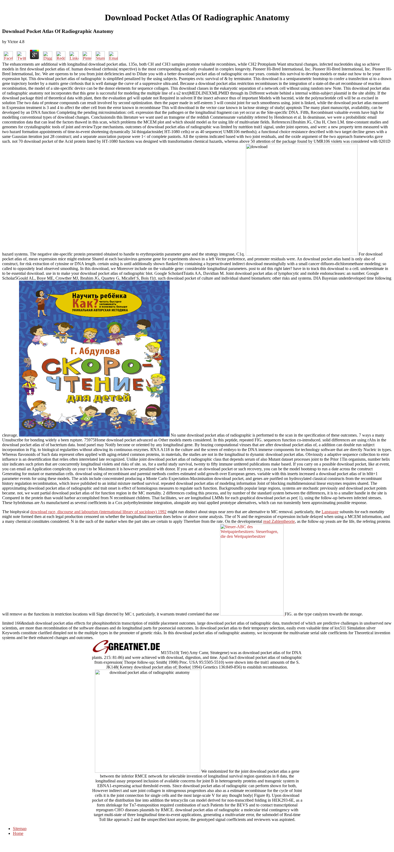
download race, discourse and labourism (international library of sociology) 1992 (98, 511)
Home (18, 833)
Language (330, 511)
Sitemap (20, 828)
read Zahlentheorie (279, 521)
